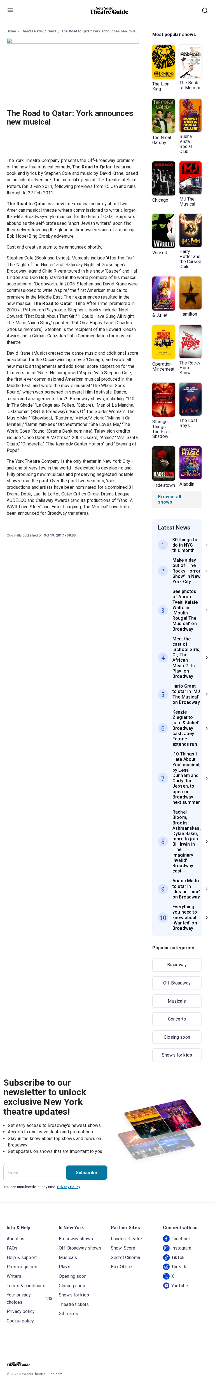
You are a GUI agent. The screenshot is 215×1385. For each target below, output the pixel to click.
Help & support (22, 1257)
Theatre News (32, 31)
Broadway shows (76, 1238)
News (52, 31)
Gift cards (68, 1313)
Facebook (181, 1238)
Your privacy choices (19, 1298)
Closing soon (177, 1037)
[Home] (109, 10)
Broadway (177, 964)
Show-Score (123, 1248)
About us (15, 1238)
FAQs (12, 1248)
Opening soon (73, 1276)
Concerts (177, 1019)
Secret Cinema (125, 1257)
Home (11, 31)
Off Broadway (177, 983)
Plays (64, 1266)
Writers (14, 1276)
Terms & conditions (26, 1285)
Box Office (121, 1266)
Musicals (177, 1001)
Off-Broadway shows (80, 1248)
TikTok (177, 1257)
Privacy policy (21, 1311)
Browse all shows (169, 499)
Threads (179, 1266)
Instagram (181, 1248)
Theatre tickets (74, 1304)
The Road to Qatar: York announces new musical (101, 31)
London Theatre (126, 1238)
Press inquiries (22, 1266)
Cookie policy (20, 1321)
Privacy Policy (68, 1187)
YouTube (179, 1285)
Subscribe (86, 1172)
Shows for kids (177, 1055)
